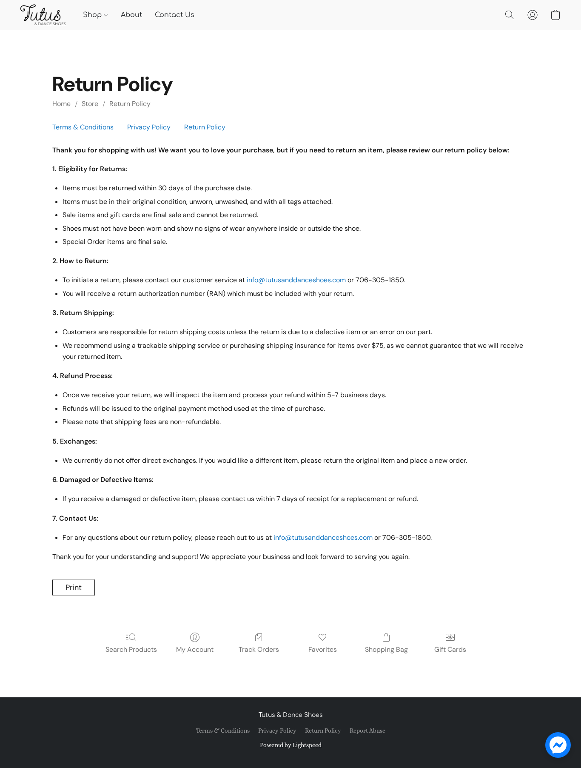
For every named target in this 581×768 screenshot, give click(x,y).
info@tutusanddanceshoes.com (296, 279)
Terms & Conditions (83, 127)
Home (61, 103)
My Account (195, 649)
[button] (43, 15)
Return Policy (130, 103)
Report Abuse (367, 730)
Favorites (322, 649)
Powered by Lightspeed (291, 745)
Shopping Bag (386, 649)
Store (90, 103)
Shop (93, 15)
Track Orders (259, 649)
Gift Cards (450, 649)
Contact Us (174, 15)
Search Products (131, 649)
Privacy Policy (149, 127)
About (131, 15)
